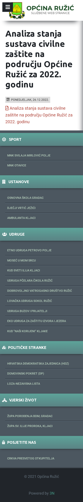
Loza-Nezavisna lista (23, 383)
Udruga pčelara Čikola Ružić (30, 280)
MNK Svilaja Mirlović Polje (28, 155)
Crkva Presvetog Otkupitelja (30, 458)
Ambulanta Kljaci (21, 218)
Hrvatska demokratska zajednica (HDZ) (38, 363)
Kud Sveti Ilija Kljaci (23, 270)
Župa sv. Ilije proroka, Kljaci (30, 426)
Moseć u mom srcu (21, 260)
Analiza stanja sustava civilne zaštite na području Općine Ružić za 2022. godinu (39, 115)
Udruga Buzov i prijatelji (27, 311)
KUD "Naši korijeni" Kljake (27, 331)
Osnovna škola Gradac (25, 197)
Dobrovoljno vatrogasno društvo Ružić (39, 290)
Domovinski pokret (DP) (25, 373)
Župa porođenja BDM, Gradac (30, 416)
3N (52, 493)
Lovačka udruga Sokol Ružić (29, 301)
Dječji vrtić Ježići (21, 208)
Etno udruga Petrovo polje (29, 250)
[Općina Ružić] (41, 10)
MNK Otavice (16, 165)
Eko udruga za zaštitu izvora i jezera (36, 321)
